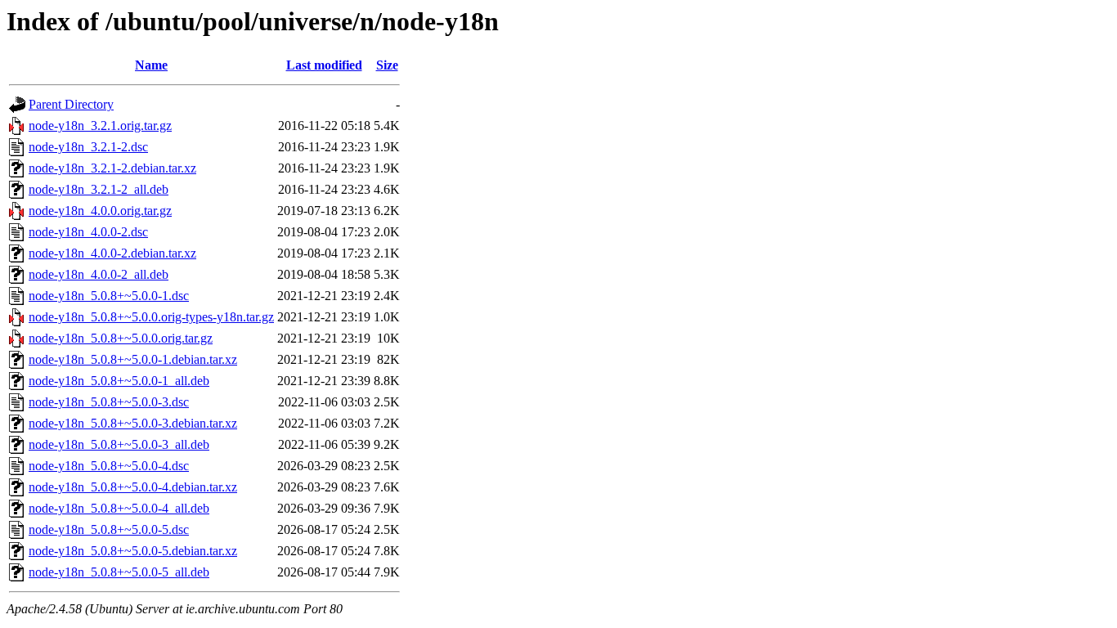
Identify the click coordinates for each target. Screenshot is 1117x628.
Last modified (324, 65)
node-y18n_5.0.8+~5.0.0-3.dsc (109, 402)
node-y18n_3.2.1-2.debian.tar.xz (112, 168)
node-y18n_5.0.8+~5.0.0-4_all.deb (119, 508)
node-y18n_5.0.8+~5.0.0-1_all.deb (119, 381)
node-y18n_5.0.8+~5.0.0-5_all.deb (119, 572)
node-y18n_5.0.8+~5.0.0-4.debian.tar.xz (133, 487)
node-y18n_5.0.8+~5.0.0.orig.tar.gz (121, 338)
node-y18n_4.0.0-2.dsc (88, 232)
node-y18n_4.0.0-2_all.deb (98, 274)
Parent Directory (71, 104)
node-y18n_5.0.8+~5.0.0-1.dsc (109, 296)
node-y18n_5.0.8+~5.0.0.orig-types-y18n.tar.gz (151, 317)
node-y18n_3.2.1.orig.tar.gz (100, 125)
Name (151, 65)
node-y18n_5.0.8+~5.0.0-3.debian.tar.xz (133, 423)
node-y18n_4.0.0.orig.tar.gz (100, 211)
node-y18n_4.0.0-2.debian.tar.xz (112, 253)
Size (387, 65)
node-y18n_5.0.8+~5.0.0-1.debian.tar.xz (133, 359)
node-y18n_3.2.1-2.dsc (88, 147)
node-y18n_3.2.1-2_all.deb (98, 189)
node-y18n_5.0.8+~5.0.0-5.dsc (109, 529)
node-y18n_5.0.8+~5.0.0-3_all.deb (119, 444)
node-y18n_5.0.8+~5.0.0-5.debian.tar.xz (133, 551)
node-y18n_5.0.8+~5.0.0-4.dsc (109, 466)
